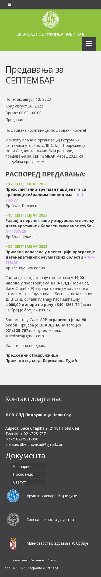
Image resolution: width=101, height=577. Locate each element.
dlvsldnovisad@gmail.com (42, 444)
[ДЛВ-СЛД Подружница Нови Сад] (50, 19)
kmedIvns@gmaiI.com (24, 335)
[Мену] (89, 44)
